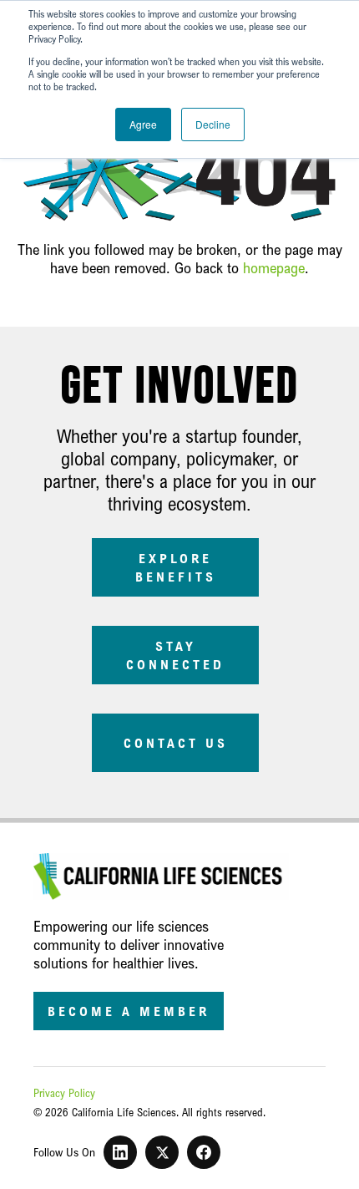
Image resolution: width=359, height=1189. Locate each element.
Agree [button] (143, 124)
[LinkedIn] (120, 1152)
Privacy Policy (64, 1093)
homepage (274, 267)
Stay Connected (175, 655)
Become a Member (129, 1011)
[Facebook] (203, 1152)
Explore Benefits (175, 567)
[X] (162, 1152)
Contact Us (176, 742)
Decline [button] (212, 124)
